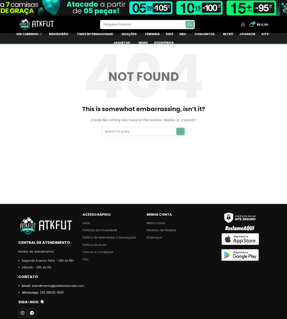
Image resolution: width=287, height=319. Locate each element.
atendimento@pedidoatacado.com (58, 286)
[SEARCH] (190, 24)
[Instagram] (22, 313)
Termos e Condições (98, 252)
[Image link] (45, 226)
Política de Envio (94, 245)
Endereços (154, 238)
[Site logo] (36, 24)
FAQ (85, 259)
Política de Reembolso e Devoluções (109, 238)
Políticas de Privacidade (100, 230)
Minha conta (156, 223)
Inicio (86, 223)
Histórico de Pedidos (161, 230)
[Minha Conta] (243, 24)
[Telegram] (32, 313)
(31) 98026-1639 (51, 292)
